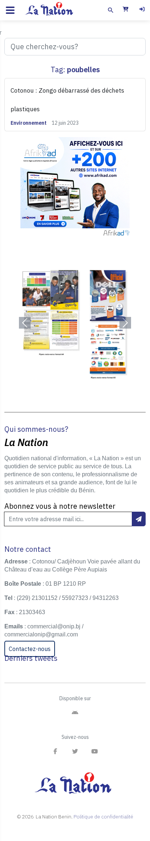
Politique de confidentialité (103, 816)
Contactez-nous (30, 648)
